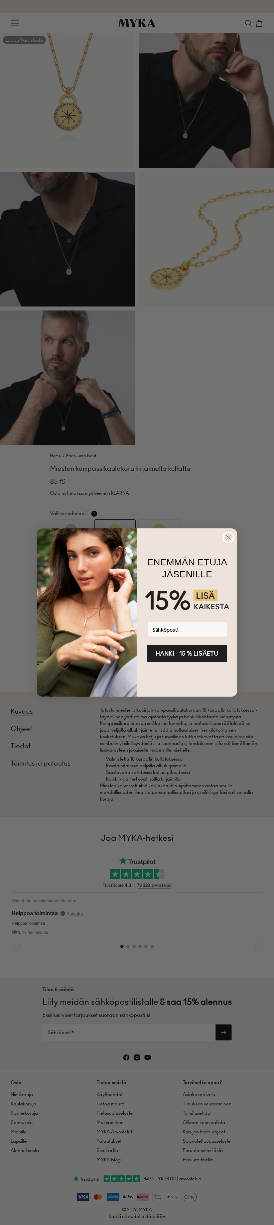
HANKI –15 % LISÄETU (187, 653)
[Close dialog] (228, 537)
